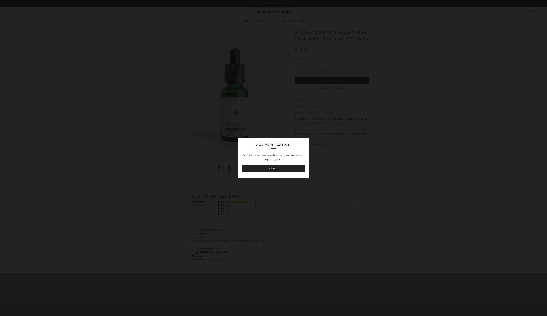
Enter (273, 168)
